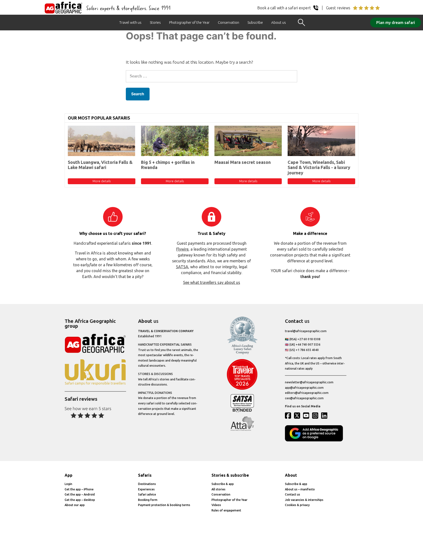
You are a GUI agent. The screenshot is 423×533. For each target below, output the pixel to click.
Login (68, 483)
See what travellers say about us (211, 282)
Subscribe (255, 22)
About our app (75, 505)
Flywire (182, 249)
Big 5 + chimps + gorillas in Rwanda (168, 165)
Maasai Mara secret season (242, 162)
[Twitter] (298, 415)
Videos (216, 505)
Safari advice (147, 494)
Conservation (228, 22)
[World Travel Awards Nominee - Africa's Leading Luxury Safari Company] (242, 353)
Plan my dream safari (395, 22)
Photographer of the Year (189, 22)
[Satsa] (242, 410)
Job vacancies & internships (304, 499)
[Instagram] (316, 415)
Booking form (147, 499)
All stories (218, 489)
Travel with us (130, 22)
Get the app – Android (80, 494)
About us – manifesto (300, 489)
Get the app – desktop (80, 499)
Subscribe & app (223, 483)
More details (102, 181)
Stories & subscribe (230, 475)
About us (278, 22)
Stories (155, 22)
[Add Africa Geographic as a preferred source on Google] (315, 440)
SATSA (182, 267)
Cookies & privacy (297, 505)
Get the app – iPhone (79, 489)
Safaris (145, 475)
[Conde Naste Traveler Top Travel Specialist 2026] (242, 388)
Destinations (147, 483)
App (68, 475)
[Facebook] (289, 415)
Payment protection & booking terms (164, 505)
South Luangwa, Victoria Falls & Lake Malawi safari (100, 165)
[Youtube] (307, 415)
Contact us (292, 494)
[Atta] (242, 429)
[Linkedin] (325, 415)
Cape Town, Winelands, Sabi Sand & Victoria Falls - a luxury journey (319, 167)
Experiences (146, 489)
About (291, 475)
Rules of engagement (226, 510)
